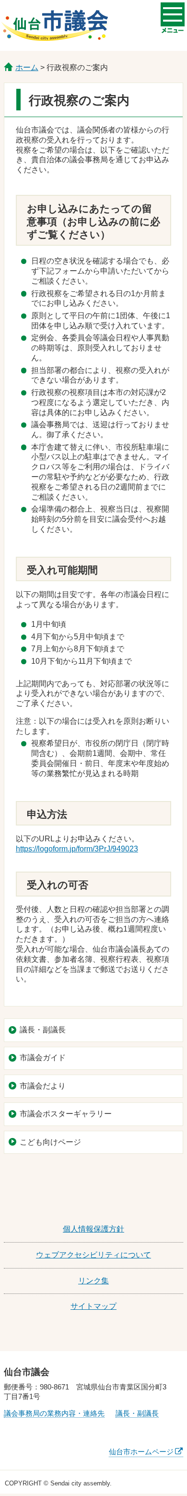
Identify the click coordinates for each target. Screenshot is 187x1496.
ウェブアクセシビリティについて (93, 1255)
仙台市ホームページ (141, 1452)
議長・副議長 (43, 1030)
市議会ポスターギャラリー (66, 1114)
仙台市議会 (54, 25)
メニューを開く (172, 14)
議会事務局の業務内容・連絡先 (54, 1413)
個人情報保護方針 (93, 1229)
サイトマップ (93, 1306)
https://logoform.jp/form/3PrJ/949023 (77, 849)
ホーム (26, 67)
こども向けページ (50, 1142)
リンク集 (93, 1281)
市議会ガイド (43, 1057)
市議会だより (43, 1086)
